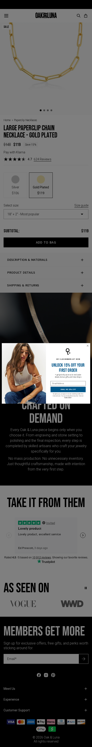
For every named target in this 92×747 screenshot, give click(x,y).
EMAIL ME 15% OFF (68, 389)
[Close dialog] (88, 346)
